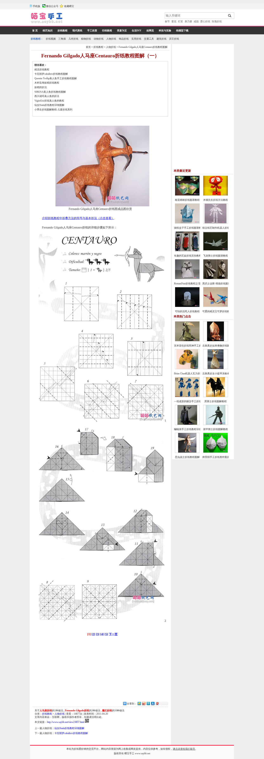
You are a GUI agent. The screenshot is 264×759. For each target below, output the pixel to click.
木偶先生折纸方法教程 (215, 200)
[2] (93, 634)
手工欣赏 (92, 30)
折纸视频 (51, 38)
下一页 (113, 634)
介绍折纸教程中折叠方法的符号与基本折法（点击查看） (78, 218)
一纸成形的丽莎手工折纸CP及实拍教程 (195, 401)
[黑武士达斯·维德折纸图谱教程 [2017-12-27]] (215, 278)
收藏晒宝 (69, 6)
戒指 (196, 21)
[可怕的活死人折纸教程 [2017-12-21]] (187, 306)
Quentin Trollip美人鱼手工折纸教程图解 (55, 78)
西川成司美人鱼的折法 (46, 96)
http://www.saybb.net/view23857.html (65, 722)
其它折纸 (174, 38)
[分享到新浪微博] (143, 703)
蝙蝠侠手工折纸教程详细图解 (190, 429)
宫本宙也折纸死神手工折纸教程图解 (194, 345)
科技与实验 (165, 30)
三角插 (62, 38)
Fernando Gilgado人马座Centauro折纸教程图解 (143, 47)
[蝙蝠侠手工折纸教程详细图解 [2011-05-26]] (187, 424)
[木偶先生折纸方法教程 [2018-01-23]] (215, 194)
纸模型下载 (182, 30)
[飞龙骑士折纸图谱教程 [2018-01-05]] (215, 250)
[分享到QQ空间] (139, 703)
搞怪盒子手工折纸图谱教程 (189, 227)
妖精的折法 (40, 87)
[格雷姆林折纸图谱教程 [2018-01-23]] (187, 194)
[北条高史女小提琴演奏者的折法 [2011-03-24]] (215, 368)
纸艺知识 (48, 30)
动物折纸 (99, 38)
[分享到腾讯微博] (148, 703)
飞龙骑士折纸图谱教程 (215, 255)
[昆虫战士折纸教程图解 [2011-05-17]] (187, 451)
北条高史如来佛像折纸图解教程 (219, 345)
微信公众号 (52, 6)
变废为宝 (122, 30)
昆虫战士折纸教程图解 (187, 457)
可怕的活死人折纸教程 (187, 311)
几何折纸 (73, 38)
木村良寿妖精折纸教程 (46, 82)
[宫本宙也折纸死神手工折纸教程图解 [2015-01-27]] (187, 340)
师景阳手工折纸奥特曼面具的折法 (220, 457)
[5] (106, 634)
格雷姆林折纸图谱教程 (187, 200)
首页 (88, 47)
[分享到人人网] (152, 703)
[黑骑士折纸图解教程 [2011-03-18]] (215, 396)
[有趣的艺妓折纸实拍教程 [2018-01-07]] (187, 250)
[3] (97, 634)
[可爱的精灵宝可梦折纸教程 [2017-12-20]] (215, 306)
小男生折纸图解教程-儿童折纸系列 (53, 109)
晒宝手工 (129, 753)
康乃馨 (188, 21)
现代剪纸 (77, 30)
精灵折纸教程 (41, 69)
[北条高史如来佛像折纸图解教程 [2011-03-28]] (215, 340)
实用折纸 (136, 38)
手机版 (36, 6)
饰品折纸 (124, 38)
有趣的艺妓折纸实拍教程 (187, 255)
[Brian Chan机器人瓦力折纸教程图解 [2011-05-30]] (187, 368)
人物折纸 (111, 38)
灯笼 (180, 21)
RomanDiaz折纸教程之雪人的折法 (192, 283)
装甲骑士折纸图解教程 (215, 429)
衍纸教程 (107, 30)
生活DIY (136, 30)
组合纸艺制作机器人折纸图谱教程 (220, 227)
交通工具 (149, 38)
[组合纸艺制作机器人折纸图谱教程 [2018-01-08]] (215, 222)
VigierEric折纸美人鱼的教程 (49, 100)
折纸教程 (62, 30)
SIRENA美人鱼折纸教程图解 (50, 91)
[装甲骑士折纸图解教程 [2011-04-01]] (215, 424)
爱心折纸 (205, 21)
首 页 (35, 30)
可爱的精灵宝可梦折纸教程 (217, 311)
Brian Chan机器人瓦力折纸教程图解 (193, 373)
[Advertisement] (114, 18)
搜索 (229, 16)
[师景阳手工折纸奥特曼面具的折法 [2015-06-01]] (215, 451)
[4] (102, 634)
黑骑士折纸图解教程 (215, 401)
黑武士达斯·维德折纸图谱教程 (218, 283)
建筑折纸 (161, 38)
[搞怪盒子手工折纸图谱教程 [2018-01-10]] (187, 222)
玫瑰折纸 (217, 21)
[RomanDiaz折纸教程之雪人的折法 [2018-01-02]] (187, 278)
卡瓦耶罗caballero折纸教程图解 (51, 73)
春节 (167, 21)
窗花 (173, 21)
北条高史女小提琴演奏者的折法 (219, 373)
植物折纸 (86, 38)
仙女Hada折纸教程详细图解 (49, 105)
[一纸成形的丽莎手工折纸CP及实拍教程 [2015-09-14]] (187, 396)
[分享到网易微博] (157, 703)
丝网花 (150, 30)
